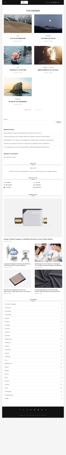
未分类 (33, 398)
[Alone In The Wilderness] (18, 87)
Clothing (33, 325)
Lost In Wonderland (18, 38)
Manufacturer (33, 363)
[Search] (61, 2)
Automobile (33, 314)
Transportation (33, 395)
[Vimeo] (58, 2)
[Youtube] (55, 2)
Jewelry (33, 353)
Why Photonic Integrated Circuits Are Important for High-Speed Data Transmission (27, 143)
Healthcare (33, 342)
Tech (33, 388)
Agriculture (33, 311)
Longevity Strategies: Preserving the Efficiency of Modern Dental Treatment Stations (27, 136)
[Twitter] (47, 2)
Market (33, 367)
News (33, 377)
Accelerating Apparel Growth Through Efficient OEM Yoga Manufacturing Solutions (26, 147)
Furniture (33, 335)
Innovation (33, 349)
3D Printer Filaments (33, 304)
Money (33, 374)
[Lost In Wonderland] (18, 23)
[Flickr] (53, 2)
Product (33, 384)
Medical (33, 370)
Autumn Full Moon (48, 38)
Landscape (33, 356)
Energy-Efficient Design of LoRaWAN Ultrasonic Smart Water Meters (22, 133)
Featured (33, 332)
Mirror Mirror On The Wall (48, 70)
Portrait (33, 381)
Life (33, 360)
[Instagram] (49, 2)
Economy (33, 328)
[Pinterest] (51, 2)
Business (33, 321)
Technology (33, 391)
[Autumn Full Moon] (48, 23)
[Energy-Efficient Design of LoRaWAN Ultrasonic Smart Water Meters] (33, 217)
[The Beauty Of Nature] (18, 55)
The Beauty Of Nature (17, 70)
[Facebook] (46, 2)
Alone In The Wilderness (18, 102)
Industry (33, 346)
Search (5, 119)
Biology (33, 318)
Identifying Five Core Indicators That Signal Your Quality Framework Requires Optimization (29, 140)
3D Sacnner (33, 307)
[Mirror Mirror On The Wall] (48, 55)
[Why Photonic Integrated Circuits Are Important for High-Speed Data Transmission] (17, 279)
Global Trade (33, 339)
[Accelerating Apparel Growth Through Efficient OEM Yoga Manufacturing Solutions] (48, 279)
